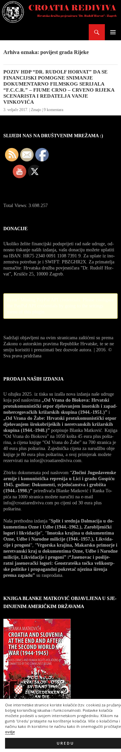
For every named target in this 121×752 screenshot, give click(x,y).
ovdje (10, 732)
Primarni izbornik (113, 32)
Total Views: (16, 205)
